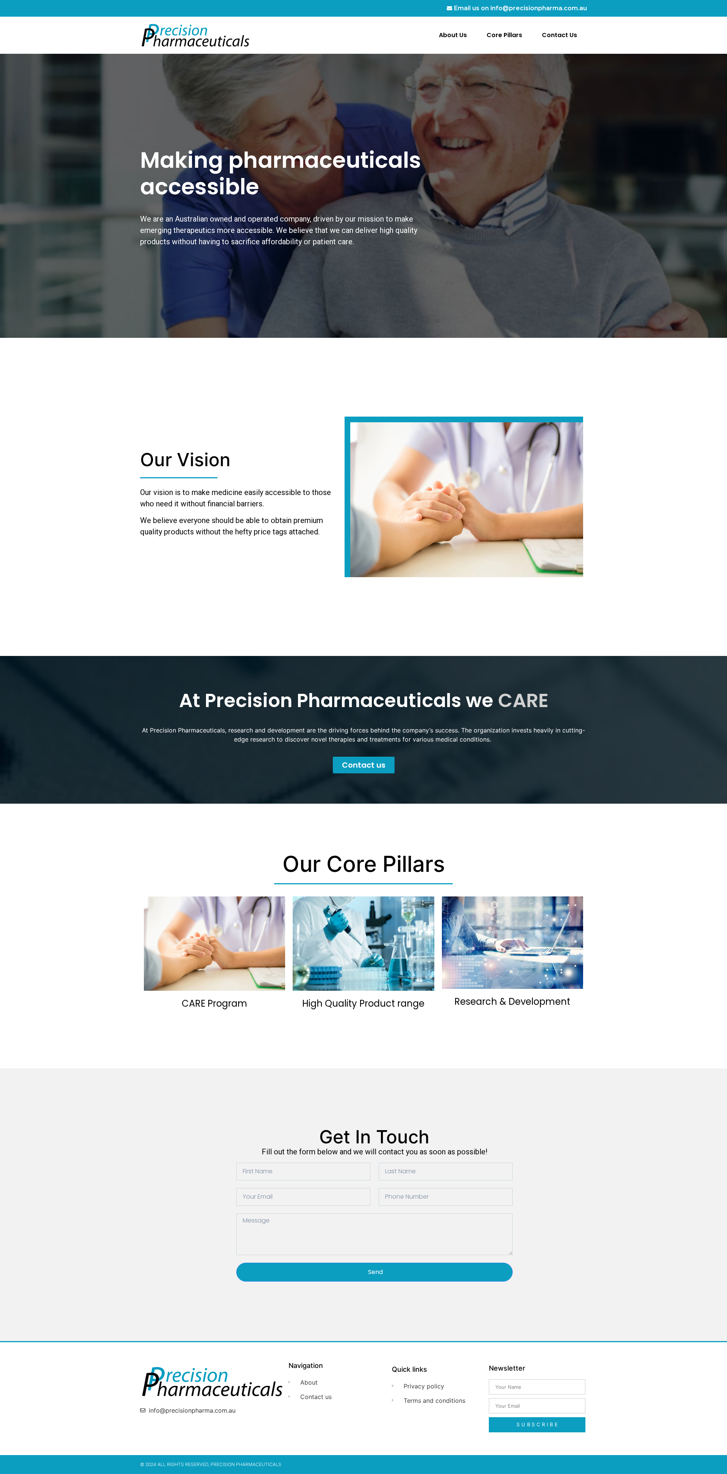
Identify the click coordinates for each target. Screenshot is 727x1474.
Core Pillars (504, 35)
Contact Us (559, 35)
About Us (453, 35)
